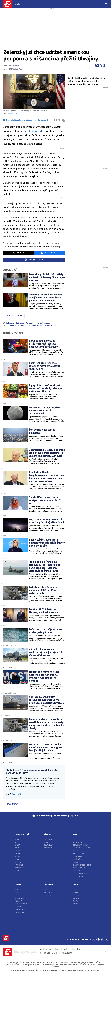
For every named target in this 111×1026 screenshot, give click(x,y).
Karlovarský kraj (80, 874)
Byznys (18, 848)
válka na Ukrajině (42, 323)
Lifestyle (76, 895)
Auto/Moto (48, 892)
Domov (17, 839)
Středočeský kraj (80, 842)
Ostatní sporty (21, 912)
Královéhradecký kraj (82, 865)
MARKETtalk (19, 865)
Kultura (18, 851)
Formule (18, 901)
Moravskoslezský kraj (82, 848)
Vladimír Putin (49, 325)
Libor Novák (16, 794)
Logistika (18, 854)
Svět (18, 4)
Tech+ (46, 890)
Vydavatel (73, 949)
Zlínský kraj (78, 862)
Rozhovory (48, 839)
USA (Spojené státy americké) (15, 325)
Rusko (40, 325)
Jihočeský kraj (78, 854)
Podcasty (48, 848)
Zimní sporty (20, 910)
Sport (17, 845)
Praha (75, 839)
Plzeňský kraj (78, 859)
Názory (47, 834)
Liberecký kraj (78, 871)
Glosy (46, 842)
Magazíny (48, 885)
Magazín (18, 862)
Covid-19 (18, 871)
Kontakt (64, 949)
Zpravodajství (22, 834)
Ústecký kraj (78, 851)
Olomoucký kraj (79, 856)
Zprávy (75, 890)
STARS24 (77, 885)
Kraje (75, 834)
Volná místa (67, 953)
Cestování (48, 895)
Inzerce (82, 949)
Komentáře (48, 845)
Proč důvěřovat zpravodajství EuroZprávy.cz (26, 120)
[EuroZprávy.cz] (9, 4)
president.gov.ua (12, 113)
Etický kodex (45, 949)
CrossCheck (20, 868)
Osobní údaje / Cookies (50, 953)
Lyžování (18, 907)
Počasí (17, 856)
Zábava (75, 901)
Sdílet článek (102, 65)
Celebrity (76, 892)
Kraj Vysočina (78, 876)
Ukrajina (32, 325)
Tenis (17, 895)
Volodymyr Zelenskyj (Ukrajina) (20, 323)
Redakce (56, 949)
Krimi (17, 859)
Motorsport (20, 898)
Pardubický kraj (79, 868)
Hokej (17, 890)
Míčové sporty (21, 904)
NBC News (35, 131)
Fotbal (17, 892)
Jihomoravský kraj (80, 845)
